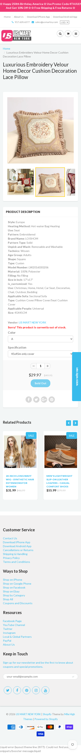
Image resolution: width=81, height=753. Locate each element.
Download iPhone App (38, 16)
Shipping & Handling (15, 554)
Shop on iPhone (12, 579)
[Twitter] (8, 690)
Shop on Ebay (11, 591)
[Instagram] (36, 690)
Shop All (8, 599)
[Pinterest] (26, 690)
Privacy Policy (11, 558)
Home (7, 16)
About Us (19, 16)
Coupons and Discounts (17, 603)
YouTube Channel (14, 625)
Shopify (47, 714)
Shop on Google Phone (17, 583)
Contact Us (10, 538)
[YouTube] (45, 690)
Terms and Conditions (16, 561)
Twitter (7, 628)
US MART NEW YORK (32, 322)
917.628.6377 (22, 22)
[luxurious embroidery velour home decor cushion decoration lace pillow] (40, 130)
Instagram (9, 632)
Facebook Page (12, 621)
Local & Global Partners (17, 636)
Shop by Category (14, 595)
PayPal (7, 640)
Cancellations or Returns (18, 550)
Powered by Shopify (46, 719)
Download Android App (65, 16)
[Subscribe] (73, 677)
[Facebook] (17, 690)
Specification (17, 347)
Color (12, 332)
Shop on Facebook (14, 587)
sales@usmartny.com (46, 22)
